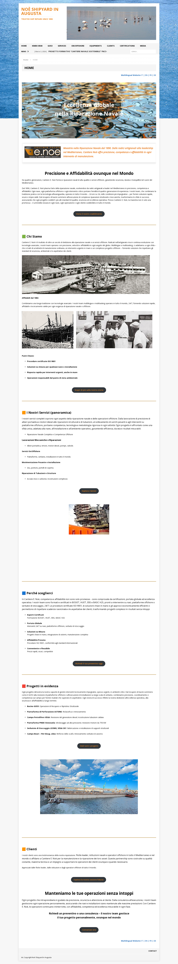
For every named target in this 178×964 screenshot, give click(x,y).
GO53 (50, 46)
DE (155, 75)
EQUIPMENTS (96, 46)
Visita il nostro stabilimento (89, 214)
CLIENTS (111, 46)
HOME (24, 46)
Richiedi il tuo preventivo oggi (89, 663)
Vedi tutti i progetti (89, 746)
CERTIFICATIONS (127, 46)
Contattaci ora (89, 930)
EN (146, 75)
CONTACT (152, 951)
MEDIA (143, 46)
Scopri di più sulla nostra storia (89, 390)
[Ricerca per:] (143, 51)
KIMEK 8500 (37, 46)
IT (142, 75)
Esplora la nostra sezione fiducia (88, 880)
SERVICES (62, 46)
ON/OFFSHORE (77, 46)
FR (151, 75)
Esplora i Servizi (89, 491)
